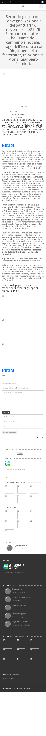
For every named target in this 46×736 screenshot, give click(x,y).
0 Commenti (18, 117)
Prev (3, 438)
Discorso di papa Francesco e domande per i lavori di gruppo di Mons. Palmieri (21, 287)
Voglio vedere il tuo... (21, 546)
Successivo (40, 438)
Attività (14, 114)
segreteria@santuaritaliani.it (12, 2)
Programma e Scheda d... (20, 622)
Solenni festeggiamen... (20, 613)
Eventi (19, 114)
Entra (6, 477)
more (3, 376)
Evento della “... (17, 589)
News (23, 114)
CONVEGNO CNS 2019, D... (21, 597)
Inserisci (6, 413)
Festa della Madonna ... (20, 605)
